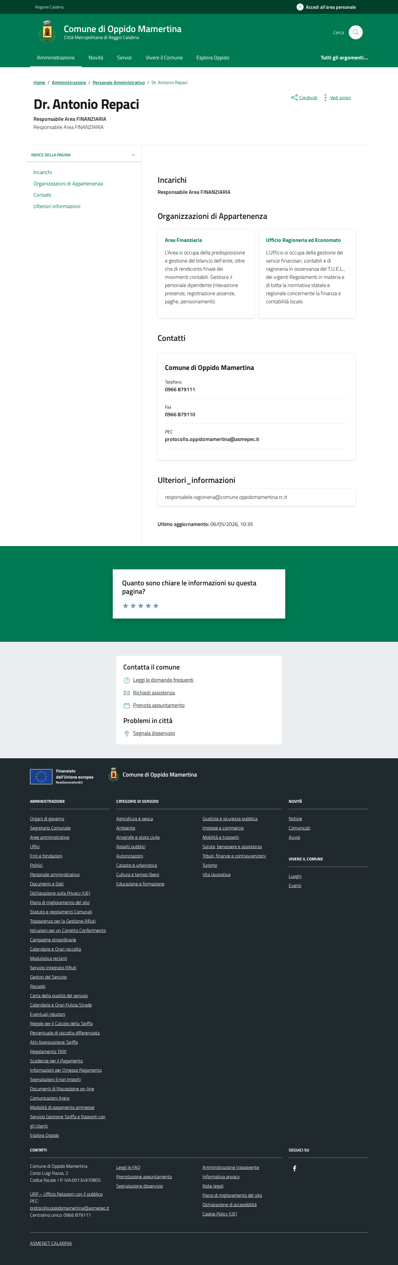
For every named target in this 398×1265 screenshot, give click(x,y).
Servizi (124, 57)
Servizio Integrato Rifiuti (53, 967)
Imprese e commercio (223, 827)
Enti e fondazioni (46, 855)
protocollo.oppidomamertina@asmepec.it (69, 1207)
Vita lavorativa (216, 874)
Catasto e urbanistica (136, 865)
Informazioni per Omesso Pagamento (66, 1069)
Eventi (295, 885)
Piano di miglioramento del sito (59, 902)
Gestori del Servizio (48, 976)
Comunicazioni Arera (49, 1097)
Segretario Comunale (50, 827)
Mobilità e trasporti (220, 837)
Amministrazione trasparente (230, 1167)
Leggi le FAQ (128, 1167)
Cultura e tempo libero (137, 874)
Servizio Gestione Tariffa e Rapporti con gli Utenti (67, 1121)
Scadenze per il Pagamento (56, 1060)
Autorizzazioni (129, 855)
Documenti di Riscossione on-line (62, 1088)
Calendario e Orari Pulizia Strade (61, 1004)
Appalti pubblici (130, 846)
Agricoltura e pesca (134, 818)
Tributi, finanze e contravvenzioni (234, 855)
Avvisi (294, 837)
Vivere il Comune (164, 57)
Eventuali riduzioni (47, 1014)
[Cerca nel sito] (356, 32)
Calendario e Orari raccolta (55, 948)
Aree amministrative (49, 837)
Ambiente (125, 827)
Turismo (209, 865)
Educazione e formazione (140, 883)
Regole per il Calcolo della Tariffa (61, 1023)
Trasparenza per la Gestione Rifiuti (63, 920)
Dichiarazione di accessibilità (229, 1204)
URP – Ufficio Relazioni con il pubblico (66, 1193)
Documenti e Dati (47, 883)
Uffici (35, 846)
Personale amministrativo (55, 874)
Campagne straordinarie (53, 939)
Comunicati (299, 827)
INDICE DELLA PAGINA (51, 155)
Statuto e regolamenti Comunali (61, 911)
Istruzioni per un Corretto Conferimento (68, 930)
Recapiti (37, 986)
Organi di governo (47, 818)
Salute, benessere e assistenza (232, 846)
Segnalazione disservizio (139, 1185)
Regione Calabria (49, 7)
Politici (36, 865)
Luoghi (295, 876)
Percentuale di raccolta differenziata (65, 1032)
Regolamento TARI (48, 1051)
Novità (96, 57)
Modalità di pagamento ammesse (62, 1107)
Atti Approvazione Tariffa (54, 1042)
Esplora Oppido (213, 57)
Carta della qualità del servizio (59, 995)
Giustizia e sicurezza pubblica (230, 818)
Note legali (212, 1185)
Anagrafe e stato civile (138, 837)
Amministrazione (56, 57)
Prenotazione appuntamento (144, 1176)
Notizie (295, 818)
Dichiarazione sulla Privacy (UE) (60, 893)
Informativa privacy (221, 1176)
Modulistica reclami (48, 958)
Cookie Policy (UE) (219, 1213)
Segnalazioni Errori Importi (55, 1079)
